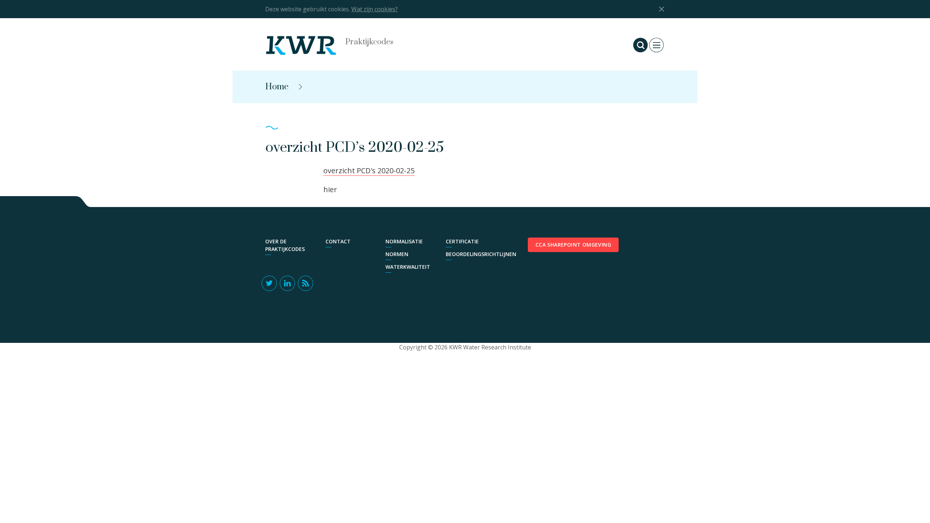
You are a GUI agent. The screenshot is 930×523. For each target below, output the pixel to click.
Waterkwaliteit (407, 266)
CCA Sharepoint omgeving (573, 244)
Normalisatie (404, 241)
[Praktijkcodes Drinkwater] (309, 45)
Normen (396, 254)
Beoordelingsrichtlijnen (472, 254)
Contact (338, 241)
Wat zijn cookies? (374, 9)
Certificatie (462, 241)
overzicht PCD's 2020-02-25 (369, 170)
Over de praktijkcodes (285, 245)
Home (276, 86)
